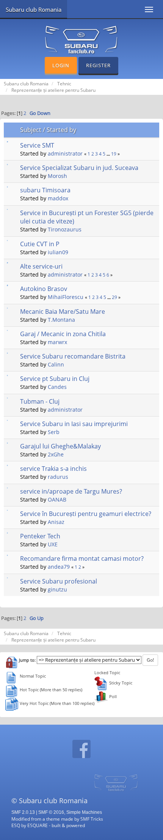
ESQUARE (37, 825)
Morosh (57, 175)
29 (114, 297)
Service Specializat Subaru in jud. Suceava (79, 168)
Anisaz (56, 521)
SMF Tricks (91, 819)
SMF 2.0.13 (23, 812)
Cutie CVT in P (40, 244)
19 (113, 154)
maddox (58, 198)
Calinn (56, 364)
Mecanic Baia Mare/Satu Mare (62, 311)
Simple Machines (84, 812)
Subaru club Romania (33, 9)
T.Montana (61, 319)
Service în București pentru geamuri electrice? (85, 514)
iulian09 (58, 252)
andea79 (59, 566)
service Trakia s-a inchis (53, 468)
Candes (57, 386)
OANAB (57, 499)
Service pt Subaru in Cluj (54, 378)
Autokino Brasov (43, 289)
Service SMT (37, 145)
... (109, 154)
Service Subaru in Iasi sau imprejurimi (74, 424)
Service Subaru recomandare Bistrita (72, 356)
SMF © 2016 (51, 812)
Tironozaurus (65, 229)
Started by (61, 130)
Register (98, 65)
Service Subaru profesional (58, 581)
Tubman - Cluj (40, 401)
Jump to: (27, 660)
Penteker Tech (40, 536)
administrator (65, 153)
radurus (58, 476)
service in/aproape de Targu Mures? (71, 491)
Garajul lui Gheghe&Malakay (60, 446)
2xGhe (56, 454)
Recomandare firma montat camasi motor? (82, 558)
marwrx (57, 342)
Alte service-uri (41, 266)
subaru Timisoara (45, 190)
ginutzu (57, 589)
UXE (53, 544)
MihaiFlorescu (65, 296)
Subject (30, 130)
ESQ (15, 825)
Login (60, 65)
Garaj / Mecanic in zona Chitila (63, 334)
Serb (54, 432)
